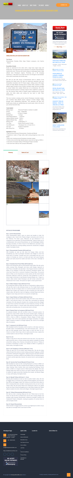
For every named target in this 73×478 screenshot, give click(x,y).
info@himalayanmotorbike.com (10, 447)
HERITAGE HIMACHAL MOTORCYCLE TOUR (59, 61)
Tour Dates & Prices (24, 442)
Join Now (22, 447)
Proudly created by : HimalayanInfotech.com (48, 474)
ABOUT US (25, 5)
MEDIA (47, 5)
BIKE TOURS (33, 5)
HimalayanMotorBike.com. (16, 474)
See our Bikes (23, 445)
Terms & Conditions (24, 451)
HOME (19, 5)
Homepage (22, 434)
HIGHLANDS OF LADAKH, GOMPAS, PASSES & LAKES (58, 75)
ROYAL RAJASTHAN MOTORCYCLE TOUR (59, 89)
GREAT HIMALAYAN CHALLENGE (58, 126)
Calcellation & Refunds (23, 458)
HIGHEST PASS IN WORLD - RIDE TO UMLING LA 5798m (58, 103)
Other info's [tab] (39, 152)
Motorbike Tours (23, 439)
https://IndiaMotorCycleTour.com (10, 450)
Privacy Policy (23, 454)
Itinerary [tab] (10, 152)
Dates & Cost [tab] (25, 152)
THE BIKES (41, 5)
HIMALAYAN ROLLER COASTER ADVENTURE (17, 56)
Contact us (63, 5)
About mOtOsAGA (24, 437)
